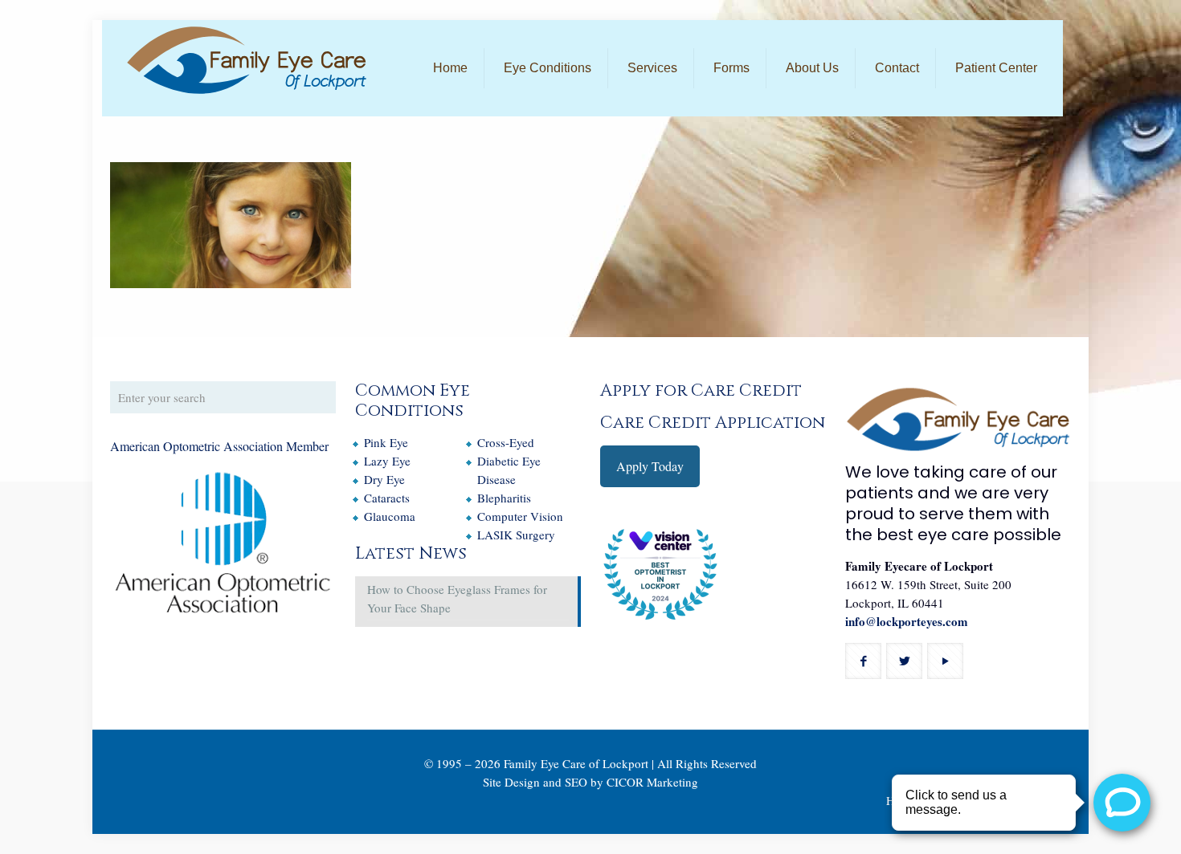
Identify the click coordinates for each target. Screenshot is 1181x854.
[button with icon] (863, 661)
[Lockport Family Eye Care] (246, 60)
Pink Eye (386, 442)
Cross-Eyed (505, 442)
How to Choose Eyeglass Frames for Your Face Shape (457, 598)
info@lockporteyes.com (906, 621)
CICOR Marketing (652, 782)
